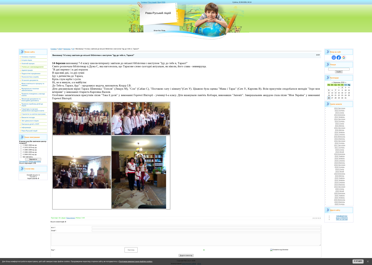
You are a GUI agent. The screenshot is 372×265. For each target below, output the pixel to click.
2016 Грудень (340, 143)
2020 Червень (340, 197)
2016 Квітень (339, 130)
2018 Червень (340, 158)
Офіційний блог (341, 216)
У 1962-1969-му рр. (30, 145)
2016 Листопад (339, 141)
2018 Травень (340, 156)
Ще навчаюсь (28, 157)
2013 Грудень (340, 110)
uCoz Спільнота (342, 218)
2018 (60, 49)
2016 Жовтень (339, 139)
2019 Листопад (339, 187)
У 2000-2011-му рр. (30, 154)
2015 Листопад (339, 128)
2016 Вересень (339, 136)
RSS (163, 2)
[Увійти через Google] (343, 57)
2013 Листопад (339, 108)
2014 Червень (340, 117)
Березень (67, 49)
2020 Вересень (339, 200)
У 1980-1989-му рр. (30, 150)
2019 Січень (339, 169)
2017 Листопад (339, 145)
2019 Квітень (339, 176)
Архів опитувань (35, 161)
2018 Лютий (339, 152)
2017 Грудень (340, 147)
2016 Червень (340, 132)
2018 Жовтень (339, 163)
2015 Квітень (339, 126)
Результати (23, 161)
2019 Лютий (339, 171)
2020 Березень (339, 193)
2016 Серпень (340, 134)
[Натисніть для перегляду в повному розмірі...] (82, 134)
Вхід (159, 2)
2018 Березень (339, 154)
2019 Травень (340, 178)
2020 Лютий (339, 191)
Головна (144, 2)
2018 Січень (339, 150)
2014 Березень (339, 115)
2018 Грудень (340, 167)
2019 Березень (339, 173)
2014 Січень (339, 112)
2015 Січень (339, 123)
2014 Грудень (340, 121)
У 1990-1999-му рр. (30, 152)
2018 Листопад (339, 165)
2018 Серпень (340, 160)
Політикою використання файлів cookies (135, 261)
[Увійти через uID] (334, 57)
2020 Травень (340, 195)
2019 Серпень (340, 182)
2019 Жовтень (339, 184)
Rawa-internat (70, 218)
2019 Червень (340, 180)
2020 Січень (339, 189)
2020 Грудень (340, 204)
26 (73, 49)
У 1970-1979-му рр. (30, 147)
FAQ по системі (342, 219)
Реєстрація (152, 2)
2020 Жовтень (339, 202)
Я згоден (358, 261)
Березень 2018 (338, 82)
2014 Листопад (339, 119)
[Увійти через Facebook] (339, 57)
